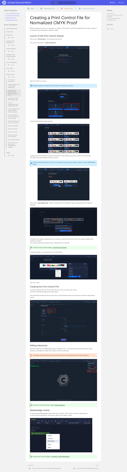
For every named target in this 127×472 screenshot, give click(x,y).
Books (113, 2)
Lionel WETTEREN (111, 20)
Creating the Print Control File (13, 15)
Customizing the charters (60, 247)
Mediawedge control (11, 20)
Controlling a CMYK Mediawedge (60, 456)
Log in (122, 2)
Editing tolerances (11, 18)
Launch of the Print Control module (13, 13)
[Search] (53, 2)
